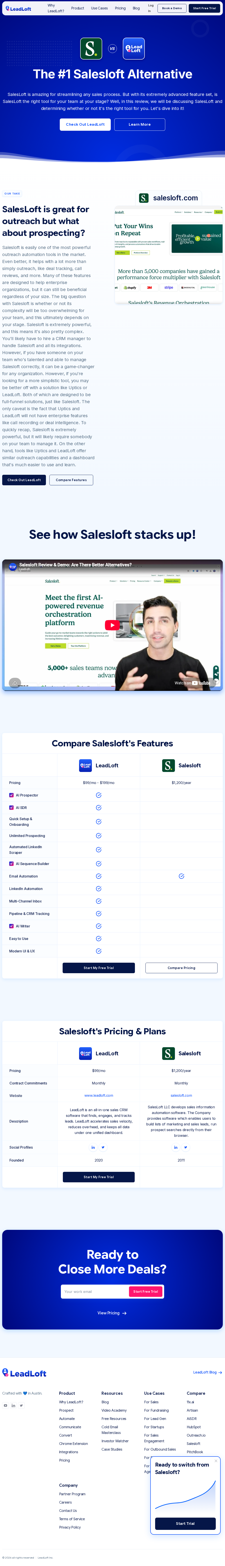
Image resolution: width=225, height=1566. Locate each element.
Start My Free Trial (99, 968)
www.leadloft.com (98, 1095)
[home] (18, 8)
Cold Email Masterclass (111, 1430)
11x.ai (190, 1402)
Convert (65, 1435)
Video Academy (114, 1410)
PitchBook (195, 1452)
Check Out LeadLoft (85, 124)
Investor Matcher (115, 1441)
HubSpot (194, 1427)
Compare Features (71, 480)
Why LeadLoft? (56, 8)
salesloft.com (181, 1095)
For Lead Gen (155, 1419)
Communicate (70, 1427)
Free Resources (114, 1419)
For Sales (151, 1402)
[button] (78, 8)
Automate (67, 1419)
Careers (65, 1502)
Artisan (192, 1410)
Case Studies (112, 1449)
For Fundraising (156, 1410)
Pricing (120, 8)
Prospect (66, 1410)
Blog (136, 8)
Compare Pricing (182, 968)
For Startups (154, 1427)
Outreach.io (196, 1435)
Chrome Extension (73, 1444)
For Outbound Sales (160, 1449)
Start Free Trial (204, 8)
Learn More (140, 124)
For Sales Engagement (154, 1438)
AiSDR (191, 1419)
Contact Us (68, 1511)
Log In (151, 8)
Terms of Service (72, 1519)
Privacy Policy (70, 1527)
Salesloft (193, 1444)
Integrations (68, 1452)
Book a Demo (172, 8)
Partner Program (72, 1494)
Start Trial (185, 1523)
